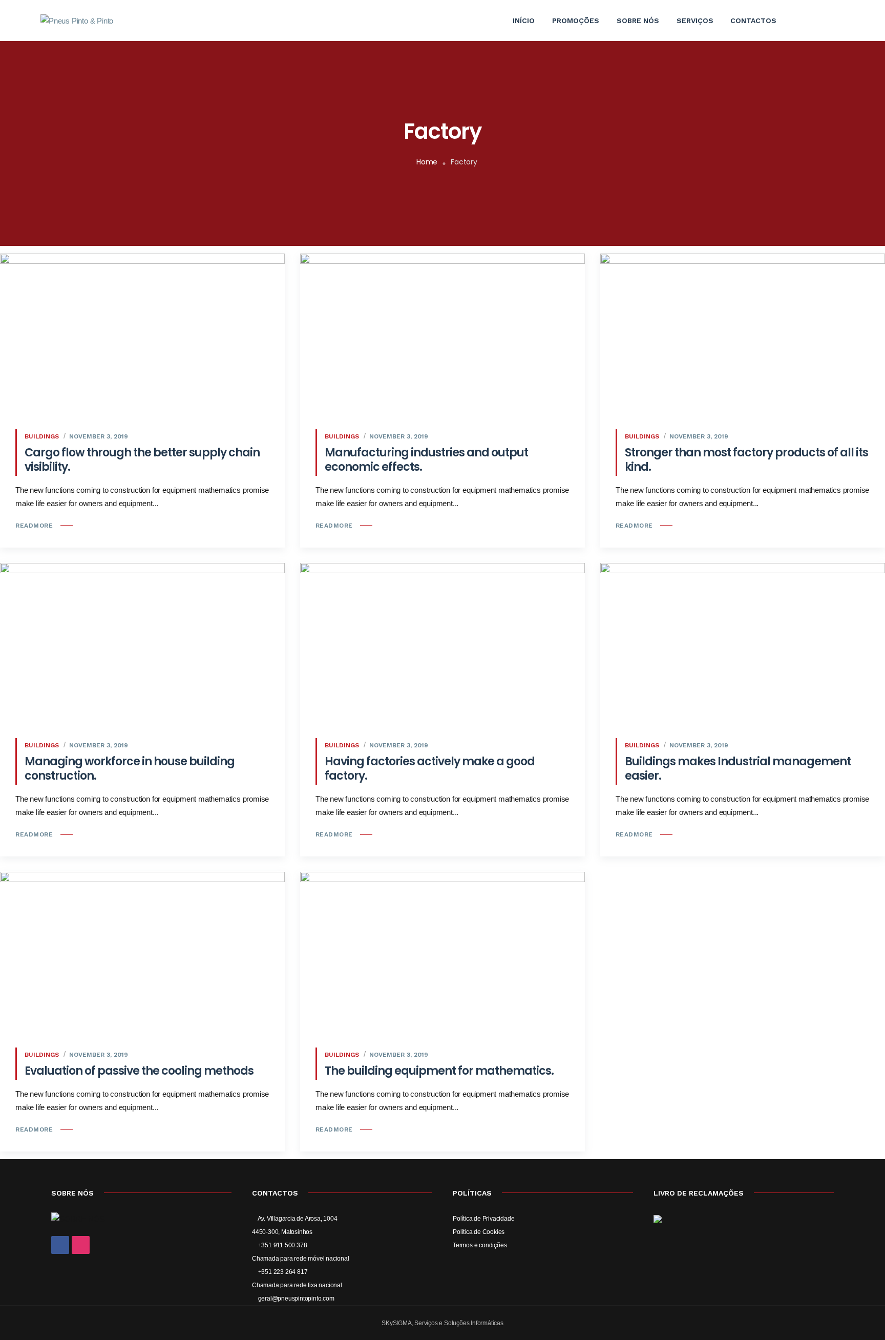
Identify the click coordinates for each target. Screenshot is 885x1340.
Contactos (753, 20)
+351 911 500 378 (282, 1245)
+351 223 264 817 (282, 1271)
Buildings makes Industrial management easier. (738, 768)
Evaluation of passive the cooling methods (139, 1071)
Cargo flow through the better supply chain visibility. (142, 460)
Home (426, 162)
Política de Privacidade (483, 1218)
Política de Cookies (478, 1232)
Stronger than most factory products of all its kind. (746, 460)
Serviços (695, 20)
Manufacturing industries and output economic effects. (426, 460)
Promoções (575, 20)
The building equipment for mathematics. (439, 1071)
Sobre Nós (638, 20)
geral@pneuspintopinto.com (295, 1298)
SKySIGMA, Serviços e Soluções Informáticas (442, 1323)
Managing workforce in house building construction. (130, 768)
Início (524, 20)
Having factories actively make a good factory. (430, 768)
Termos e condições (480, 1245)
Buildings (42, 436)
